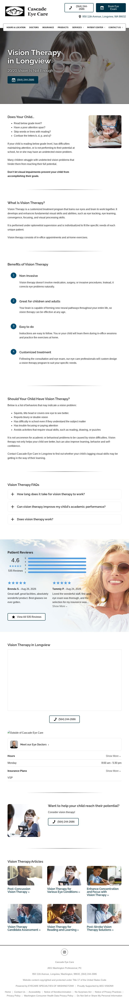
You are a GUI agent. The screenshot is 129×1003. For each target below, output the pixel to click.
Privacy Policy (13, 995)
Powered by (45, 986)
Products (63, 27)
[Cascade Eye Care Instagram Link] (64, 952)
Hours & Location (16, 27)
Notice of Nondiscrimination (57, 992)
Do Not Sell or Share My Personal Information (99, 995)
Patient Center (95, 27)
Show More (58, 606)
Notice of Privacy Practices (108, 992)
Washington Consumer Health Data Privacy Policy (48, 995)
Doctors (34, 27)
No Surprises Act (83, 992)
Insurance (48, 27)
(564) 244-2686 (89, 974)
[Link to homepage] (33, 11)
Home (8, 992)
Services (77, 27)
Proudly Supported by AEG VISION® (95, 986)
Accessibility (35, 992)
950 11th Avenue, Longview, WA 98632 (104, 16)
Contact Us (115, 27)
